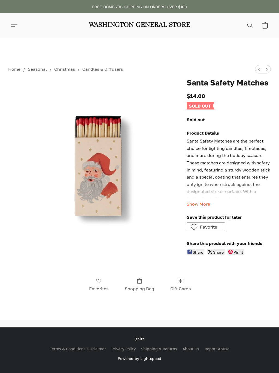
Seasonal (37, 69)
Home (14, 69)
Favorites (98, 288)
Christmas (64, 69)
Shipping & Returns (159, 348)
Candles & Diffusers (102, 69)
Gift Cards (180, 288)
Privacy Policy (123, 348)
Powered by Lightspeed (139, 358)
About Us (191, 348)
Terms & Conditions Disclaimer (78, 348)
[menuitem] (259, 69)
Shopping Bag (139, 288)
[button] (139, 25)
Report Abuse (217, 348)
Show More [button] (198, 204)
